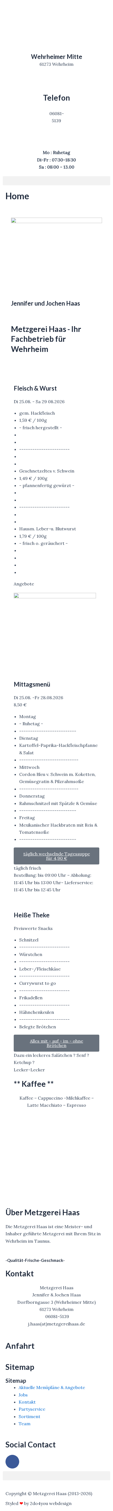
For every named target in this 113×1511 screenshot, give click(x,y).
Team (24, 1423)
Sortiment (29, 1416)
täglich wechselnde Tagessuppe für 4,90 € (56, 856)
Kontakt (27, 1402)
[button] (56, 180)
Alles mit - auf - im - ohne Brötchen (56, 1043)
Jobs (23, 1395)
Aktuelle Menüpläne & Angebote (52, 1387)
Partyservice (32, 1409)
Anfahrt (20, 1345)
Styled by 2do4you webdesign (38, 1503)
